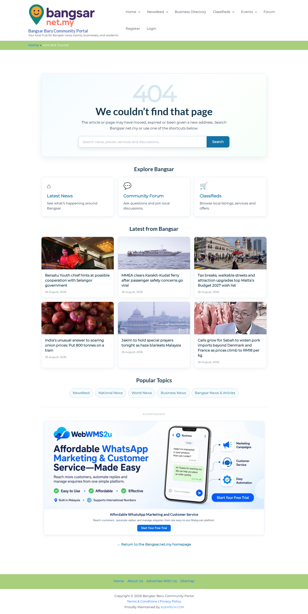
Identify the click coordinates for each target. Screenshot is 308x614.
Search (218, 142)
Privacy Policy (170, 601)
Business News (173, 393)
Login (151, 29)
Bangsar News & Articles (215, 393)
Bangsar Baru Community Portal (58, 30)
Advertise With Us (161, 581)
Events (247, 12)
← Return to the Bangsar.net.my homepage (154, 544)
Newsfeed (155, 12)
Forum (269, 12)
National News (110, 393)
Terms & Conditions (142, 601)
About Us (135, 581)
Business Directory (190, 12)
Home (131, 12)
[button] (138, 12)
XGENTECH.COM (172, 607)
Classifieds (221, 12)
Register (133, 29)
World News (142, 393)
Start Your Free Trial (154, 528)
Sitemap (187, 581)
